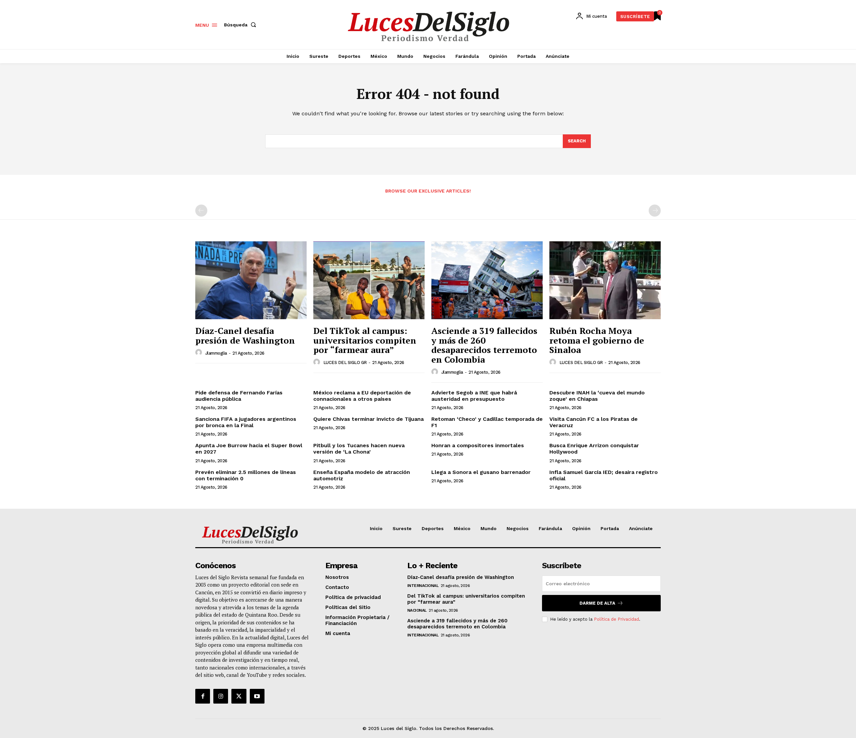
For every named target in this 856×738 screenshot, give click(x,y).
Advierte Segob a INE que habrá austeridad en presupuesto (474, 395)
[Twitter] (238, 696)
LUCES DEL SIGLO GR (345, 362)
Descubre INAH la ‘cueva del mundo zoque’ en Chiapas (597, 395)
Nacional (417, 610)
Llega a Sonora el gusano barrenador (481, 472)
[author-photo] (199, 352)
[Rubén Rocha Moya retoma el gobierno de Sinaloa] (605, 280)
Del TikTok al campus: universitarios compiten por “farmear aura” (364, 340)
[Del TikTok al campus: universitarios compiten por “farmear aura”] (369, 280)
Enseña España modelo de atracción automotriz (361, 475)
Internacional (423, 585)
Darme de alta (597, 603)
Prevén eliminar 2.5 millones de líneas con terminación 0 (245, 475)
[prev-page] (201, 211)
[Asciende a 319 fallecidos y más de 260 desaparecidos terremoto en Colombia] (487, 280)
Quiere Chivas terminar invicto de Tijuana (368, 419)
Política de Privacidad (616, 619)
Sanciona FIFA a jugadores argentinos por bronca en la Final (245, 422)
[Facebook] (202, 696)
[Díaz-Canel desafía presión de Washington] (251, 280)
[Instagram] (220, 696)
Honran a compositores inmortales (477, 445)
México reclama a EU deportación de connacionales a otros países (362, 395)
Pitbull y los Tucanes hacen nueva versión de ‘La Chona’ (359, 448)
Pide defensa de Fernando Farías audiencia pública (239, 395)
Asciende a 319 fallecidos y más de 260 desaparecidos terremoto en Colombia (484, 345)
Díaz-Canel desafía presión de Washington (245, 335)
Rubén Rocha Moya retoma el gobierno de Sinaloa (596, 340)
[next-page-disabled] (655, 211)
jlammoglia (216, 353)
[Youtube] (257, 696)
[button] (241, 25)
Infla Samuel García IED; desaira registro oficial (603, 475)
